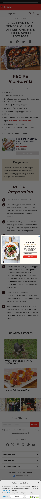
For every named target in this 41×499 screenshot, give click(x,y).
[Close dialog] (39, 236)
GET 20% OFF (30, 256)
